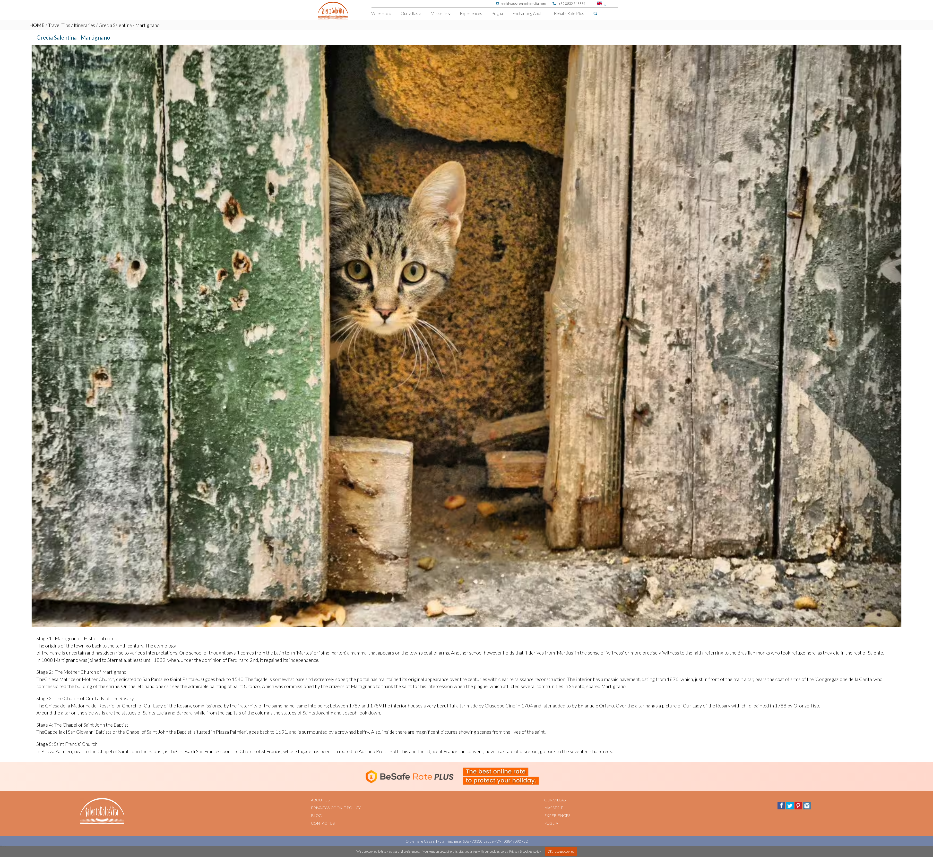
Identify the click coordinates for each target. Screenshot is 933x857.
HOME (36, 25)
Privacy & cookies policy (525, 851)
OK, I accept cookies (560, 851)
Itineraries (84, 25)
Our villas (555, 800)
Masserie (553, 807)
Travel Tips (59, 25)
